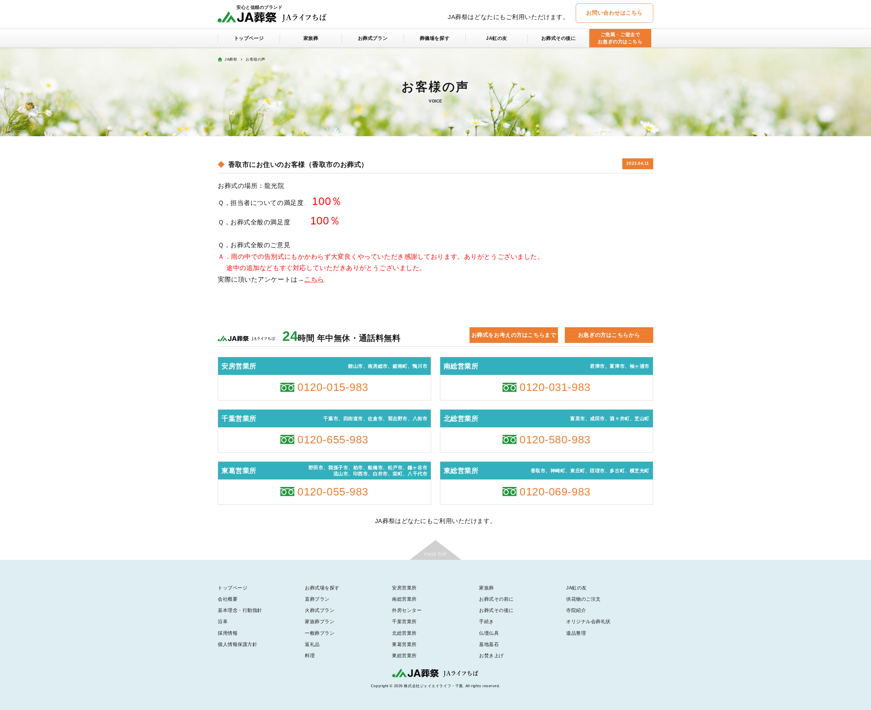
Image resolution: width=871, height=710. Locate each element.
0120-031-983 (555, 387)
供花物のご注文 (583, 599)
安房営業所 (404, 587)
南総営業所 (404, 599)
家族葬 (310, 38)
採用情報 (227, 633)
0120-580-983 (555, 439)
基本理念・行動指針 (240, 610)
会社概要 (227, 599)
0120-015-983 (332, 387)
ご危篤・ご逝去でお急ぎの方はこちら (620, 38)
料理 (310, 655)
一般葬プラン (319, 633)
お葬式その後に (558, 38)
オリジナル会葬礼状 (588, 621)
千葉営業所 (404, 621)
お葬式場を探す (322, 587)
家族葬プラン (319, 621)
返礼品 (312, 644)
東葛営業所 (404, 644)
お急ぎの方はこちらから (609, 335)
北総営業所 (404, 633)
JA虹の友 (496, 38)
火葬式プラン (319, 610)
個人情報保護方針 (237, 644)
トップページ (249, 38)
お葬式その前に (496, 599)
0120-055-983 (332, 492)
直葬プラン (317, 599)
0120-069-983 (555, 492)
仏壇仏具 (489, 633)
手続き (486, 621)
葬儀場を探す (434, 38)
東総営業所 (404, 655)
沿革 (223, 621)
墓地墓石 (489, 644)
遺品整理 (576, 633)
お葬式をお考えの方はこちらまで (514, 335)
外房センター (407, 610)
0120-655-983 (332, 439)
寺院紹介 (576, 610)
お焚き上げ (491, 655)
